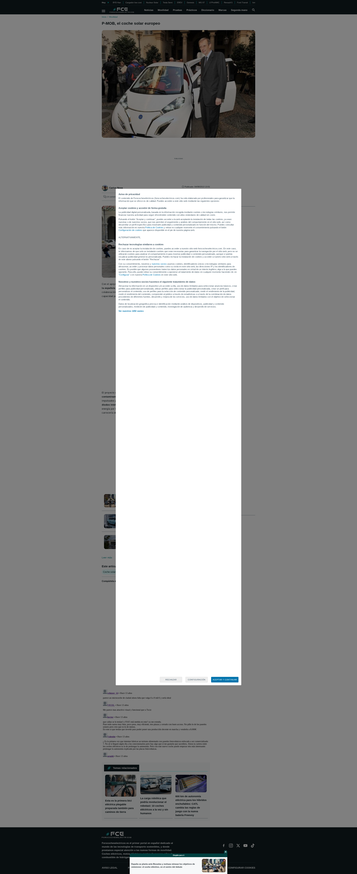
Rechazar (171, 680)
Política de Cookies (154, 227)
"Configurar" (124, 275)
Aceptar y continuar (225, 680)
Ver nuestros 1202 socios (131, 311)
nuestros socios (159, 264)
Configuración (196, 680)
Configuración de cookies (130, 230)
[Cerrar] (225, 852)
